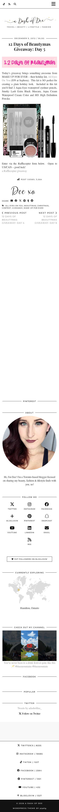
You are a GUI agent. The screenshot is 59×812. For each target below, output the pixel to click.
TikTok (30, 762)
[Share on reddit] (32, 200)
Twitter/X (30, 745)
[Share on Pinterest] (24, 200)
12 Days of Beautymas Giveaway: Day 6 (46, 218)
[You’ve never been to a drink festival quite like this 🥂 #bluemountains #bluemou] (29, 645)
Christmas (43, 206)
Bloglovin (31, 795)
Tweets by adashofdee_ (30, 708)
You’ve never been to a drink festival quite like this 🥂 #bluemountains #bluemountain (29, 664)
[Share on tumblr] (28, 200)
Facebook (31, 770)
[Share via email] (12, 200)
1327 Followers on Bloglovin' (30, 559)
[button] (55, 4)
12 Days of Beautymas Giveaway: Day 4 (14, 218)
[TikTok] (4, 4)
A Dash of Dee (34, 803)
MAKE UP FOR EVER (33, 208)
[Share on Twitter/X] (20, 200)
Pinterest (30, 779)
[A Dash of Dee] (29, 22)
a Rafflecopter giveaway (14, 171)
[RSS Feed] (9, 4)
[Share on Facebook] (16, 200)
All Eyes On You (14, 206)
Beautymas (30, 206)
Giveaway (17, 208)
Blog (41, 38)
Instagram (31, 754)
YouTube (31, 787)
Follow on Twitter (30, 713)
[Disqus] (29, 270)
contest (6, 208)
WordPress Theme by (29, 808)
